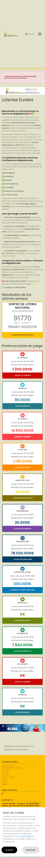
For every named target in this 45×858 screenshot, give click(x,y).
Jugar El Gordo (22, 436)
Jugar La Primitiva (22, 651)
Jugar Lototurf (22, 467)
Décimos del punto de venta (12, 768)
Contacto (5, 772)
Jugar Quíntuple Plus (23, 498)
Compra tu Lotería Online (15, 287)
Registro (5, 784)
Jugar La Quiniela (22, 375)
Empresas (5, 775)
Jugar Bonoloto (22, 620)
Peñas (4, 779)
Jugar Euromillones (22, 559)
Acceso (31, 34)
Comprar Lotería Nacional (22, 590)
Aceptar (9, 850)
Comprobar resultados (22, 335)
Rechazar (30, 850)
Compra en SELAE (8, 777)
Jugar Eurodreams (22, 528)
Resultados (6, 770)
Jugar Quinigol (22, 406)
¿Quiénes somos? (8, 766)
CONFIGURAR (25, 836)
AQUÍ (12, 841)
